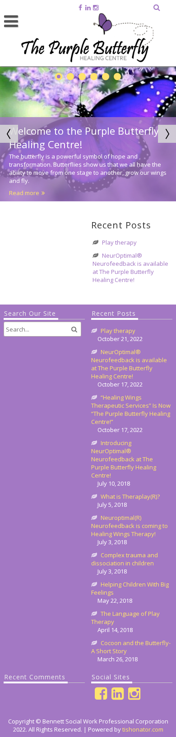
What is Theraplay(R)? (130, 496)
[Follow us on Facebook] (80, 7)
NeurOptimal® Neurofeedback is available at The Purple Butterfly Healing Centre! (130, 267)
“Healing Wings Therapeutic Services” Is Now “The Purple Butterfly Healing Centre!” (131, 409)
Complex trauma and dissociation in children (124, 559)
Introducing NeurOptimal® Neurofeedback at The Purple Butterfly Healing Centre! (123, 459)
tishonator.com (142, 729)
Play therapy (119, 242)
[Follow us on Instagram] (96, 7)
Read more (24, 193)
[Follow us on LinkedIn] (88, 7)
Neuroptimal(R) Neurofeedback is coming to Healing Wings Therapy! (129, 526)
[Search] (157, 7)
